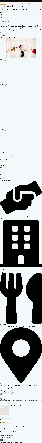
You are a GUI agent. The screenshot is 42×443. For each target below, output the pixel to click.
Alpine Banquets (2, 424)
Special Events (25, 3)
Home (12, 3)
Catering (22, 3)
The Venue (15, 3)
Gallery (29, 3)
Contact (32, 3)
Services (18, 3)
